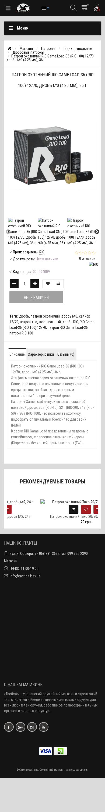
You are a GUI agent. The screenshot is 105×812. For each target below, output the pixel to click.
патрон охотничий (45, 316)
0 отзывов (87, 258)
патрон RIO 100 (21, 333)
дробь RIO (70, 322)
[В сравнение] (58, 283)
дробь (24, 316)
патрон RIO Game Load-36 (68, 327)
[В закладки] (48, 283)
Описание (17, 354)
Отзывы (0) (65, 354)
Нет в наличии (36, 298)
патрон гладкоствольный (40, 322)
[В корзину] (55, 509)
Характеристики (41, 354)
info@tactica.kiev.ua (25, 576)
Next (97, 232)
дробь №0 (69, 316)
